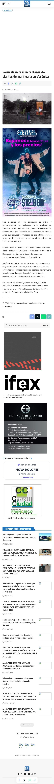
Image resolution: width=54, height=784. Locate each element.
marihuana (33, 303)
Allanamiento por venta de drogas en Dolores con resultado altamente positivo (18, 681)
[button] (5, 3)
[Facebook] (18, 774)
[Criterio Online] (27, 3)
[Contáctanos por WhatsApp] (21, 746)
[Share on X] (12, 83)
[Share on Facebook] (8, 83)
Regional (7, 10)
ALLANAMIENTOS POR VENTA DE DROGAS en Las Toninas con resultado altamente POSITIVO (18, 666)
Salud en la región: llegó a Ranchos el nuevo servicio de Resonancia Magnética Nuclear (19, 622)
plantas (41, 303)
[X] (21, 774)
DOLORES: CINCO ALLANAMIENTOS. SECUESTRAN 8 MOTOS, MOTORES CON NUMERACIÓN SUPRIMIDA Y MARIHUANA (19, 696)
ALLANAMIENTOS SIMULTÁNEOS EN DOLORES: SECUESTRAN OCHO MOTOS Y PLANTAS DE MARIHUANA (19, 712)
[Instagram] (32, 774)
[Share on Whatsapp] (16, 83)
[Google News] (28, 774)
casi (17, 303)
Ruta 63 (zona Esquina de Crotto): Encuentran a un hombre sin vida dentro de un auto (19, 537)
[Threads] (35, 774)
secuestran (7, 307)
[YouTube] (25, 774)
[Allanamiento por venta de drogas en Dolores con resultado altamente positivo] (45, 681)
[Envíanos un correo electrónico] (33, 746)
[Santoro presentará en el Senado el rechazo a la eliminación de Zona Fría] (45, 637)
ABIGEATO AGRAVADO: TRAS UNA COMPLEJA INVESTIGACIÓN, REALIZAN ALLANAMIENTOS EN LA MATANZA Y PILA (20, 650)
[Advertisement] (27, 40)
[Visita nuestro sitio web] (27, 746)
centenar (24, 303)
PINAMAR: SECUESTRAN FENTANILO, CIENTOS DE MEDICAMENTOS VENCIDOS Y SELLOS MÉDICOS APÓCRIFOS (20, 553)
